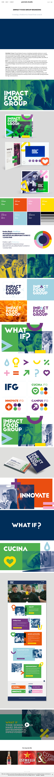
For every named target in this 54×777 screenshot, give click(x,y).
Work (3, 2)
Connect (12, 2)
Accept (38, 775)
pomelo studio (27, 2)
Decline (42, 775)
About (6, 2)
